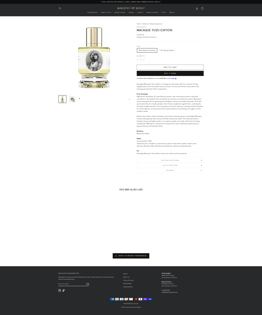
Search (125, 274)
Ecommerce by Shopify (134, 307)
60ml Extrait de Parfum (147, 50)
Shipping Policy (128, 287)
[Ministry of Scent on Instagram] (59, 290)
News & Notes (153, 12)
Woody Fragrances (156, 24)
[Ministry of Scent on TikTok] (63, 290)
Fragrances (92, 12)
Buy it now (170, 73)
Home (139, 24)
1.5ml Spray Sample (166, 50)
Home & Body (120, 12)
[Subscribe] (87, 284)
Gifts (164, 12)
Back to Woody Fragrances (132, 255)
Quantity (141, 56)
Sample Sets (106, 12)
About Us (126, 277)
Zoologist (142, 27)
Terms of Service (128, 280)
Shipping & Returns (170, 160)
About (172, 12)
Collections (145, 24)
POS (122, 307)
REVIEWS (170, 170)
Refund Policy (127, 283)
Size (138, 46)
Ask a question (170, 165)
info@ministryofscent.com (170, 292)
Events (140, 12)
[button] (67, 236)
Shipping (139, 37)
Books (131, 12)
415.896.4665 (166, 290)
